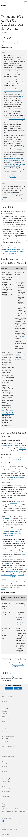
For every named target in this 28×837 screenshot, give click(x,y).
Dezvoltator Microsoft (6, 781)
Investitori (4, 813)
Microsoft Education (5, 731)
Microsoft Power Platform (6, 793)
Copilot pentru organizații (7, 696)
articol (9, 194)
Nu (18, 688)
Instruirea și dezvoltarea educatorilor (9, 743)
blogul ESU (13, 177)
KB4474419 (7, 518)
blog (23, 336)
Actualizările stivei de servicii (8, 575)
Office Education (5, 741)
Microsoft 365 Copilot (6, 771)
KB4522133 (20, 96)
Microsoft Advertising (6, 768)
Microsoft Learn (5, 786)
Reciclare (3, 721)
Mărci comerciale (13, 829)
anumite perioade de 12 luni (17, 119)
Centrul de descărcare (6, 713)
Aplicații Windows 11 (6, 703)
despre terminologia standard (12, 677)
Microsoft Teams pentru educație (8, 736)
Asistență (3, 5)
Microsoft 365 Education (6, 738)
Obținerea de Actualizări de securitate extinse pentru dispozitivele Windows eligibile (14, 158)
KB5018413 (4, 589)
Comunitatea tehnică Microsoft (8, 788)
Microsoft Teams (5, 773)
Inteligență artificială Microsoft (8, 756)
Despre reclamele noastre (7, 831)
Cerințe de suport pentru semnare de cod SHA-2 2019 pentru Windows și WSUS (13, 533)
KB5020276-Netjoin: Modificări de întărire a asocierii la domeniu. (8, 412)
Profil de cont (4, 711)
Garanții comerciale (5, 723)
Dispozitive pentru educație (7, 733)
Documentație (4, 783)
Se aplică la (4, 32)
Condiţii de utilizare (5, 829)
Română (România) (7, 818)
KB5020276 (18, 354)
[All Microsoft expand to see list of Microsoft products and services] (2, 2)
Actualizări (17, 541)
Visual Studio (4, 799)
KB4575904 (19, 547)
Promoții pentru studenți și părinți (8, 746)
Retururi (3, 716)
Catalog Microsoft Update (16, 507)
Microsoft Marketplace (6, 791)
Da (9, 688)
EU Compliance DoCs (17, 831)
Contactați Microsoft (6, 826)
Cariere (3, 806)
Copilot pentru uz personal (7, 698)
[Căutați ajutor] (5, 2)
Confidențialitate (14, 826)
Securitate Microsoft (6, 758)
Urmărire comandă (5, 718)
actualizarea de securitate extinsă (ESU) (11, 445)
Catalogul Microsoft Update (14, 571)
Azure (3, 761)
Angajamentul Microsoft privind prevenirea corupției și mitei (13, 811)
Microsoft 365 (4, 701)
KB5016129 (7, 563)
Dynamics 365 (4, 763)
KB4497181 (18, 108)
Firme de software (5, 796)
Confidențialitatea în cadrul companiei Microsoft (11, 808)
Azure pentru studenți (6, 748)
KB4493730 (13, 503)
